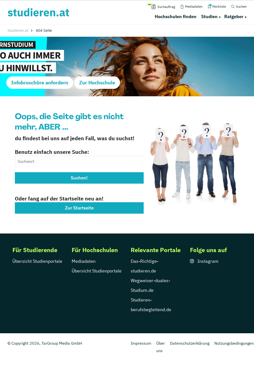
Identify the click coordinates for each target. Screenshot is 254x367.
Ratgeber (233, 16)
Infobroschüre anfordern (39, 82)
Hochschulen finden (175, 16)
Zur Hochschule (97, 82)
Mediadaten (83, 261)
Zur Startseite (79, 208)
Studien (209, 16)
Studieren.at (17, 30)
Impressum (141, 343)
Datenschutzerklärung (189, 343)
